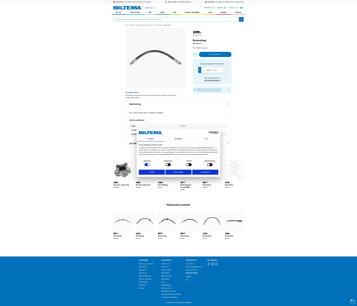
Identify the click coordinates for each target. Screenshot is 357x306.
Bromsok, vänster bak (121, 185)
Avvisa (151, 172)
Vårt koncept (143, 267)
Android (188, 276)
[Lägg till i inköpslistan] (195, 54)
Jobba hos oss (165, 264)
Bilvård (223, 12)
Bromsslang (207, 185)
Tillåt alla (205, 172)
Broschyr (141, 288)
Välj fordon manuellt (212, 80)
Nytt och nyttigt (166, 270)
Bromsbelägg (163, 185)
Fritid (162, 12)
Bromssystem (149, 25)
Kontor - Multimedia (192, 12)
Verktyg (238, 12)
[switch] (168, 164)
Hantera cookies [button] (166, 288)
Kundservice (166, 260)
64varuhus (204, 48)
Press (162, 282)
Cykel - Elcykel (135, 12)
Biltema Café (143, 273)
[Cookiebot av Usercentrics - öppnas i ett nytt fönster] (210, 132)
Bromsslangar (158, 25)
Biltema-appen (191, 273)
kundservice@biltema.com (194, 267)
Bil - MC (118, 12)
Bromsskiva (229, 185)
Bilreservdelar (139, 25)
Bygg (210, 12)
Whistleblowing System (168, 291)
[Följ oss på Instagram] (212, 264)
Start (127, 25)
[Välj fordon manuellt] (229, 90)
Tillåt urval (178, 172)
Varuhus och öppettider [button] (146, 264)
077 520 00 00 (190, 264)
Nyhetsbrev (142, 270)
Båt (150, 12)
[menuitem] (118, 12)
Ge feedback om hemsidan (169, 297)
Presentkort (164, 267)
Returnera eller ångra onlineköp (171, 294)
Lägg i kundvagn (214, 54)
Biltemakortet (165, 273)
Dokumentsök (143, 282)
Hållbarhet (142, 285)
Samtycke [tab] (150, 139)
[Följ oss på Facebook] (208, 264)
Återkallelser (165, 279)
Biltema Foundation (145, 279)
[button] (242, 7)
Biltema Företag (166, 276)
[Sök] (241, 19)
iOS (187, 279)
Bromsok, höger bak (143, 185)
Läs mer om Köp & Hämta (132, 97)
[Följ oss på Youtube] (216, 265)
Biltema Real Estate (145, 276)
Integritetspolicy (166, 285)
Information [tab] (178, 139)
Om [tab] (206, 139)
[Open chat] (352, 301)
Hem (174, 12)
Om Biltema (143, 260)
